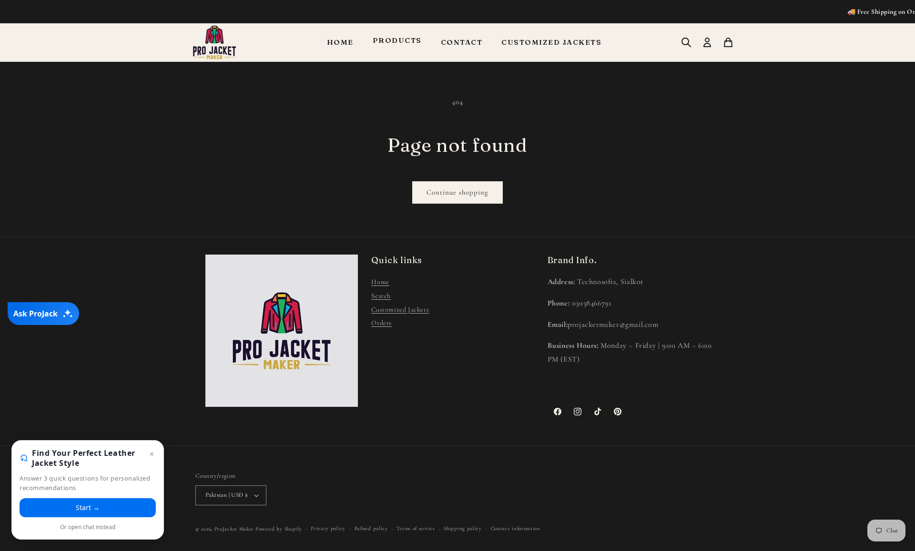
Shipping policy (463, 528)
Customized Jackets (551, 42)
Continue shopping (457, 192)
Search (381, 296)
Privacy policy (328, 528)
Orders (381, 323)
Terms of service (415, 528)
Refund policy (371, 528)
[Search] (686, 42)
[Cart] (728, 42)
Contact (462, 42)
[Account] (707, 42)
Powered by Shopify (278, 529)
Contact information (515, 528)
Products (397, 40)
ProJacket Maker (234, 529)
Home (340, 42)
